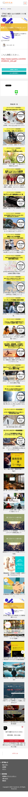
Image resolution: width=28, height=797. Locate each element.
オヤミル (4, 8)
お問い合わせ (5, 778)
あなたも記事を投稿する (14, 73)
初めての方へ (5, 764)
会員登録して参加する (14, 69)
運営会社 (4, 780)
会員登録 (4, 767)
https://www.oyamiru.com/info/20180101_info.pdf (13, 60)
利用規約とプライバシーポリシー (9, 776)
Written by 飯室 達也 (10, 45)
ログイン (4, 769)
